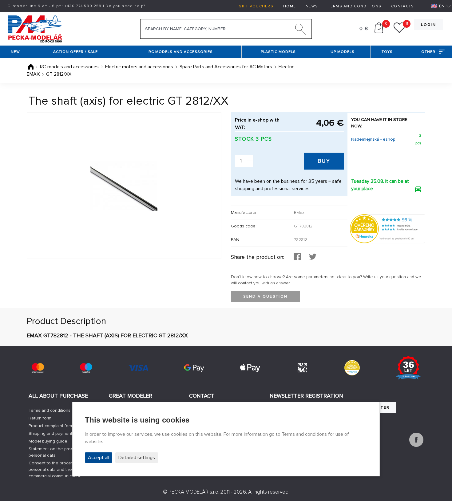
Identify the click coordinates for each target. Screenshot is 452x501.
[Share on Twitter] (313, 257)
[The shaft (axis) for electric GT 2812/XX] (124, 185)
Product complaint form (51, 425)
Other (428, 52)
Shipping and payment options (58, 433)
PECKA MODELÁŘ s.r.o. (194, 492)
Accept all (98, 458)
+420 (83, 6)
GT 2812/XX (58, 74)
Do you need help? (125, 6)
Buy (324, 161)
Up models (343, 52)
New (15, 52)
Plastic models (278, 52)
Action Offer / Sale (75, 52)
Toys (387, 52)
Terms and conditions (354, 6)
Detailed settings (136, 458)
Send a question (265, 296)
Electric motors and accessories (139, 67)
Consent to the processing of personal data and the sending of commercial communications (61, 469)
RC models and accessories (181, 52)
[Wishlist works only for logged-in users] (399, 32)
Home (289, 6)
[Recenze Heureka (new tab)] (352, 368)
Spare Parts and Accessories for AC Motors (226, 67)
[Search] (300, 30)
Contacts (402, 6)
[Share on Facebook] (297, 257)
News (312, 6)
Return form (40, 418)
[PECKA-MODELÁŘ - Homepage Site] (35, 28)
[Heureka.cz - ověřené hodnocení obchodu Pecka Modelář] (387, 228)
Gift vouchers (256, 6)
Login (428, 24)
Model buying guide (48, 441)
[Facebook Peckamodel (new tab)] (416, 445)
